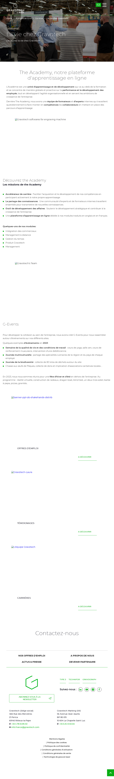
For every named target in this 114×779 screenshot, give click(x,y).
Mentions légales (57, 739)
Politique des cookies (57, 743)
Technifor (74, 680)
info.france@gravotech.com (25, 727)
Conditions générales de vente (57, 753)
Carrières (39, 18)
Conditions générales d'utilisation (57, 750)
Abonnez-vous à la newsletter (29, 698)
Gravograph (89, 680)
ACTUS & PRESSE (32, 662)
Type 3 (63, 680)
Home (9, 18)
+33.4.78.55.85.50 (19, 724)
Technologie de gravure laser (57, 757)
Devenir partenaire (82, 662)
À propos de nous (23, 18)
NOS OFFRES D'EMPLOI (31, 656)
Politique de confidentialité (57, 746)
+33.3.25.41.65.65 (67, 724)
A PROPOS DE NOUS (82, 656)
